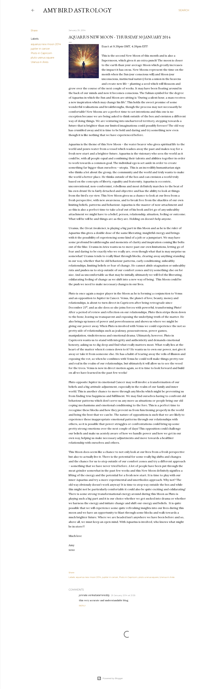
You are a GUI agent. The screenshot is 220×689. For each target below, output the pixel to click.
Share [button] (34, 30)
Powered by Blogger (113, 678)
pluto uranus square (42, 57)
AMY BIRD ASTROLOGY (77, 10)
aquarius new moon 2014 (46, 44)
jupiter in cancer (40, 48)
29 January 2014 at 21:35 (123, 595)
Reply (82, 605)
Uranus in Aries (39, 62)
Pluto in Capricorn (41, 53)
